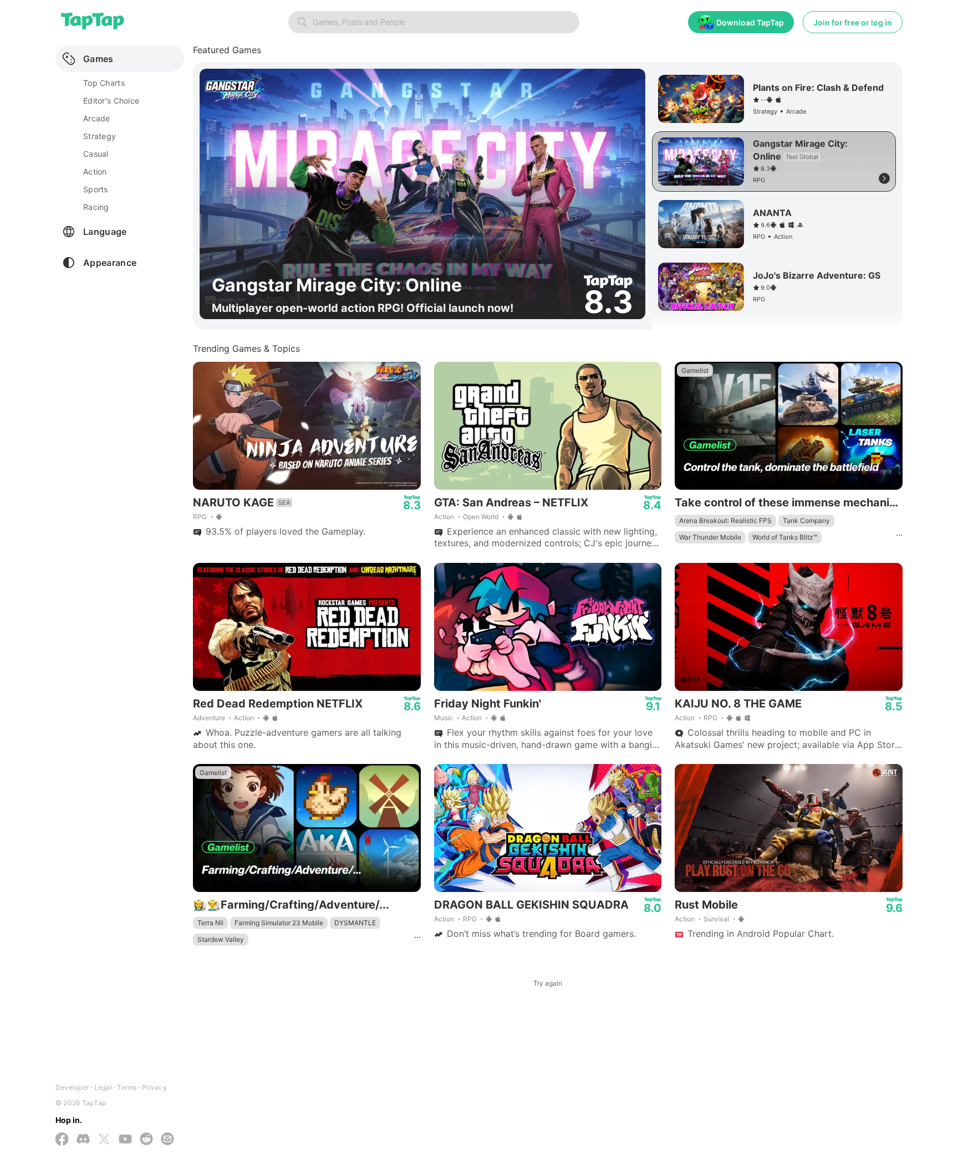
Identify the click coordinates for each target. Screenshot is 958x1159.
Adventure (209, 718)
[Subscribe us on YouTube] (125, 1139)
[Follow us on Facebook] (62, 1140)
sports (95, 189)
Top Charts (104, 83)
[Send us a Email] (167, 1139)
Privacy (154, 1087)
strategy (99, 136)
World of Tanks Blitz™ (784, 537)
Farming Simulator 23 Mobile (279, 923)
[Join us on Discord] (83, 1139)
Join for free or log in (852, 22)
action (95, 171)
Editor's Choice (111, 100)
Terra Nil (210, 923)
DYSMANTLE (355, 923)
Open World (480, 516)
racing (96, 207)
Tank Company (806, 520)
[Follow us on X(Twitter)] (104, 1140)
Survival (716, 919)
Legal (103, 1087)
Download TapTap (750, 22)
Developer (72, 1087)
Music (443, 718)
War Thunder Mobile (710, 537)
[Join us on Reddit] (146, 1139)
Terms (126, 1087)
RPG (200, 516)
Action (444, 516)
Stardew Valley (220, 939)
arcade (96, 118)
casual (96, 153)
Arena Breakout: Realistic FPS (725, 520)
